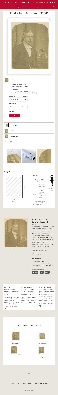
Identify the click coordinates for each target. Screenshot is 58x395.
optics (41, 272)
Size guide (25, 96)
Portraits (45, 264)
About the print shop (33, 6)
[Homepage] (16, 2)
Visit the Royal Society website (38, 2)
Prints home (6, 6)
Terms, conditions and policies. (41, 383)
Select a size (18, 96)
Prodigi (31, 390)
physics (47, 272)
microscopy (35, 272)
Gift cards (30, 383)
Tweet (13, 142)
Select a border (12, 103)
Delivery (41, 298)
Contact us (42, 6)
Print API (27, 390)
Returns (24, 383)
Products (24, 6)
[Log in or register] (47, 2)
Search (50, 7)
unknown (29, 14)
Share (7, 142)
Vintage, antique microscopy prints (42, 264)
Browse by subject (16, 6)
